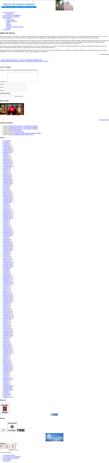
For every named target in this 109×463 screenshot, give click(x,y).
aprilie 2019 (6, 256)
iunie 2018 (6, 271)
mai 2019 (5, 255)
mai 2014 (5, 341)
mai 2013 (5, 358)
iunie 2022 (6, 205)
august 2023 (6, 185)
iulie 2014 (5, 338)
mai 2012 (5, 375)
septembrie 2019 (7, 249)
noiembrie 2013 (7, 349)
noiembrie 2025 (7, 152)
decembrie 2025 (7, 150)
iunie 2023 (6, 188)
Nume (2, 84)
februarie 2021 (7, 228)
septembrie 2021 (7, 218)
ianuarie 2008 (6, 394)
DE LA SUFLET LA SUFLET (11, 16)
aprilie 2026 (6, 145)
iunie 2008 (6, 392)
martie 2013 (6, 361)
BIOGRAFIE (17, 130)
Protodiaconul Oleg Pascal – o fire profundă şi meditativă (23, 126)
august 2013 (6, 354)
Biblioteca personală (11, 21)
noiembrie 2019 (7, 246)
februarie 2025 (7, 160)
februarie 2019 (7, 259)
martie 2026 (6, 146)
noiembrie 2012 (7, 367)
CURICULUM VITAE (9, 12)
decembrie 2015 (7, 314)
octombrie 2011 (7, 380)
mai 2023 (5, 189)
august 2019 (6, 251)
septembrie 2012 (7, 369)
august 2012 (6, 371)
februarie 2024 (7, 176)
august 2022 (6, 202)
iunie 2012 (6, 374)
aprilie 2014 (6, 342)
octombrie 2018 (7, 265)
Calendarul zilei (10, 19)
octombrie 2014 (7, 334)
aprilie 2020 (6, 239)
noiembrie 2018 (7, 264)
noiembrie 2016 (7, 298)
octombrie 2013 (7, 351)
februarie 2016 (7, 311)
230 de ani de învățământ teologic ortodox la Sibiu (20, 134)
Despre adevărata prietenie (17, 131)
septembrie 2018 (7, 266)
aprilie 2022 (6, 208)
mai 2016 (5, 306)
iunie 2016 (6, 305)
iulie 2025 (5, 153)
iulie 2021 (5, 221)
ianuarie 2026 (6, 149)
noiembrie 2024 (7, 163)
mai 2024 (5, 172)
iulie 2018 (5, 269)
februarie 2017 (7, 294)
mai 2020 (5, 238)
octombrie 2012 (7, 368)
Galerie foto (9, 14)
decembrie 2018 (7, 262)
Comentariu (3, 81)
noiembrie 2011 (7, 378)
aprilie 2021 (6, 225)
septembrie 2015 (7, 318)
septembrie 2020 (7, 235)
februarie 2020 (7, 242)
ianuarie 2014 (6, 347)
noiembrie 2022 (7, 198)
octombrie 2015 (7, 316)
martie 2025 (6, 159)
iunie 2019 (6, 253)
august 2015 (6, 319)
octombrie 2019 (7, 248)
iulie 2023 (5, 186)
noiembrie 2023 (7, 180)
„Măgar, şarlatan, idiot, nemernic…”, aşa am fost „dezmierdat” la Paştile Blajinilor (21, 59)
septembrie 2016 (7, 301)
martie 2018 (6, 275)
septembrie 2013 (7, 352)
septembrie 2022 (7, 201)
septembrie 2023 (7, 183)
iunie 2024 (6, 170)
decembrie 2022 (7, 196)
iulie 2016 (5, 304)
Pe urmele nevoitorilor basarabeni (14, 26)
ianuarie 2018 (6, 278)
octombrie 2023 (7, 182)
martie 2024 (6, 175)
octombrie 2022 (7, 199)
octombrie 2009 (7, 388)
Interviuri (8, 24)
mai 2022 (5, 206)
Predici (8, 22)
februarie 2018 (7, 276)
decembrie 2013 (7, 348)
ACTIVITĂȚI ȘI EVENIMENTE (12, 15)
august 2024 (6, 168)
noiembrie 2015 (7, 315)
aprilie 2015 (6, 325)
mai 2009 (5, 391)
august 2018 (6, 268)
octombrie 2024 (7, 165)
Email (2, 87)
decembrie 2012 (7, 365)
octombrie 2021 (7, 216)
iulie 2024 (5, 169)
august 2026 (6, 140)
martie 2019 (6, 258)
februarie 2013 (7, 362)
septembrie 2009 (7, 390)
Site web (2, 90)
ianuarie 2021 (6, 229)
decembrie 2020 (7, 231)
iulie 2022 (5, 203)
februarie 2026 (7, 148)
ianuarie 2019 (6, 261)
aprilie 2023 (6, 190)
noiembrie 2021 (7, 215)
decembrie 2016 (7, 296)
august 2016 (6, 302)
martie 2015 (6, 327)
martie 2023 (6, 192)
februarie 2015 (7, 328)
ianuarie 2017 (6, 295)
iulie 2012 (5, 372)
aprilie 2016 (6, 308)
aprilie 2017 (6, 291)
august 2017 (6, 285)
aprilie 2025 (6, 158)
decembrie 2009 (7, 385)
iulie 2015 (5, 321)
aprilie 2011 (6, 382)
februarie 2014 (7, 345)
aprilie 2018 (6, 274)
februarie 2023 (7, 193)
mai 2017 (5, 289)
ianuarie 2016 (6, 312)
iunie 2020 (6, 236)
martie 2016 (6, 309)
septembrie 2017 (7, 284)
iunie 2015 (6, 322)
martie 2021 (6, 226)
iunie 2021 (6, 222)
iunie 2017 (6, 288)
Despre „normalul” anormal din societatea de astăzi (28, 133)
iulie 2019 (5, 252)
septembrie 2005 (7, 397)
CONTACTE (6, 29)
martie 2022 (6, 209)
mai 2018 (5, 272)
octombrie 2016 (7, 299)
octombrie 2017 (7, 282)
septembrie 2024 (7, 166)
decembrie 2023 (7, 179)
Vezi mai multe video (103, 119)
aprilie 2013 (6, 359)
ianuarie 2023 (6, 195)
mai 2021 (5, 223)
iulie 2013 (5, 355)
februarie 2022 (7, 211)
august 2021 (6, 219)
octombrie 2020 (7, 233)
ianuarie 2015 (6, 329)
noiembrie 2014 (7, 332)
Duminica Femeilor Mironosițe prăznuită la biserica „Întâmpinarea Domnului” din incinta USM (24, 61)
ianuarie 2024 (6, 178)
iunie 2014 (6, 339)
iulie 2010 (5, 384)
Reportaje (8, 25)
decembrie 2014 (7, 331)
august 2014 (6, 337)
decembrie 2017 (7, 279)
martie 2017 (6, 292)
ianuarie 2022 (6, 212)
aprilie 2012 (6, 377)
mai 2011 (5, 381)
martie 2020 (6, 241)
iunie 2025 (6, 155)
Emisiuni (8, 28)
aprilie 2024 (6, 173)
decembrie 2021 (7, 213)
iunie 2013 (6, 357)
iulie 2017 (5, 286)
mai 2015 (5, 324)
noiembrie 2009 (7, 387)
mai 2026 (5, 143)
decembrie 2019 (7, 245)
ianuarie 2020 (6, 243)
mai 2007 (5, 395)
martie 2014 (6, 344)
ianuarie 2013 (6, 364)
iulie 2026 (5, 142)
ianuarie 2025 (6, 162)
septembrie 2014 (7, 335)
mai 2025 (5, 156)
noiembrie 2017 (7, 281)
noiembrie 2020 (7, 232)
